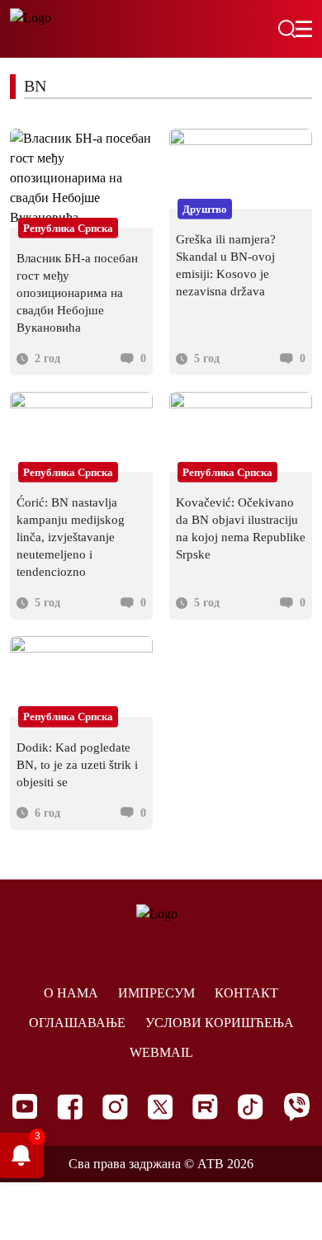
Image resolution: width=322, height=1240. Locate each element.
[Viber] (296, 1106)
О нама (71, 993)
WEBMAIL (161, 1052)
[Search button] (286, 29)
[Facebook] (70, 1107)
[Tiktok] (250, 1107)
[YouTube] (24, 1106)
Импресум (156, 993)
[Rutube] (205, 1107)
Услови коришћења (219, 1023)
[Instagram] (115, 1107)
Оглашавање (77, 1023)
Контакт (246, 993)
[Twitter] (160, 1107)
